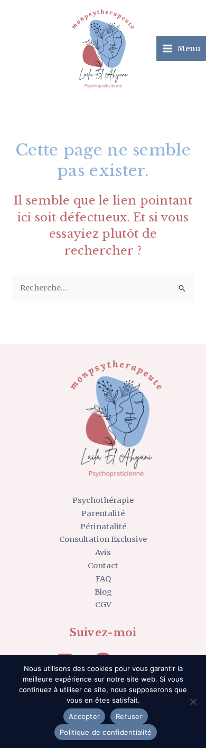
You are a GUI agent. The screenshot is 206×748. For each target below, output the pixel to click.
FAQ (103, 579)
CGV (103, 604)
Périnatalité (103, 526)
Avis (103, 552)
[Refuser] (193, 701)
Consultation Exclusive (103, 539)
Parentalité (103, 513)
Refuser (129, 716)
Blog (103, 592)
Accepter (84, 716)
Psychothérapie (103, 500)
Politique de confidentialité (106, 732)
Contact (103, 565)
